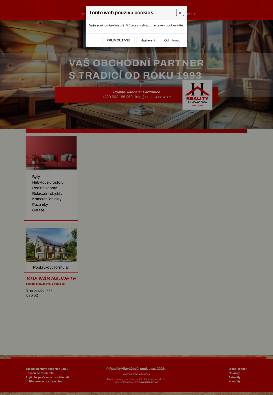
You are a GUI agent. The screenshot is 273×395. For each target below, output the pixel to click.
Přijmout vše (119, 40)
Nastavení (147, 40)
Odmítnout (172, 40)
